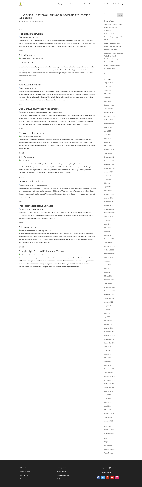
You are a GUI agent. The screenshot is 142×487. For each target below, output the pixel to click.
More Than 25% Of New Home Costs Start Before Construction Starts (112, 46)
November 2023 (109, 205)
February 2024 (109, 194)
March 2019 (108, 410)
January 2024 (108, 198)
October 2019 (109, 384)
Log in (106, 442)
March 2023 (108, 235)
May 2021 (107, 313)
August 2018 (108, 421)
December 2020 (109, 332)
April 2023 (107, 231)
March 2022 (108, 276)
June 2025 (107, 135)
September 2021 (109, 298)
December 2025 (109, 112)
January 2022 (108, 283)
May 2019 (107, 402)
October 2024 (109, 164)
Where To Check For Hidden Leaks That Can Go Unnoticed (113, 27)
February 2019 (109, 413)
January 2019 (108, 417)
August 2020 (108, 346)
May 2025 (107, 138)
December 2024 (109, 157)
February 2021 (109, 324)
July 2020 (107, 350)
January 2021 (108, 328)
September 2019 (109, 387)
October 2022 (109, 250)
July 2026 (107, 86)
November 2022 (109, 246)
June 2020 (107, 354)
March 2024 (108, 190)
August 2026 (108, 83)
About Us (106, 4)
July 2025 (107, 131)
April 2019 (107, 406)
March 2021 (108, 320)
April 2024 (107, 187)
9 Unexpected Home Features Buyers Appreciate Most (113, 37)
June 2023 (107, 224)
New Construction (86, 4)
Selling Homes (74, 4)
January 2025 (108, 153)
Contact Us (116, 4)
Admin (23, 21)
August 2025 (108, 127)
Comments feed (109, 449)
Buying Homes (62, 4)
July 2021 (107, 306)
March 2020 (108, 365)
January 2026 (108, 109)
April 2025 (107, 142)
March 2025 (108, 146)
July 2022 (107, 261)
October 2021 (109, 294)
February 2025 (109, 149)
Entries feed (108, 445)
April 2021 (107, 317)
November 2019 (109, 380)
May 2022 (107, 268)
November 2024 (109, 161)
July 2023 (107, 220)
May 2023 (107, 227)
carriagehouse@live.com (108, 468)
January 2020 (108, 372)
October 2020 (109, 339)
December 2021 (109, 287)
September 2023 (109, 213)
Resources (96, 4)
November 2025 (109, 116)
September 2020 (109, 343)
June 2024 (107, 179)
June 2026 (107, 90)
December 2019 (109, 376)
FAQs (59, 479)
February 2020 (109, 369)
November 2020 (109, 335)
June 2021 (107, 309)
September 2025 (109, 123)
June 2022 (107, 265)
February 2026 (109, 105)
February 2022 (109, 280)
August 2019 (108, 391)
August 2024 (108, 172)
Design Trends (109, 429)
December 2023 (109, 201)
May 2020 (107, 358)
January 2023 (108, 242)
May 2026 (107, 94)
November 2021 (109, 291)
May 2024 (107, 183)
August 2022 (108, 257)
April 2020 (107, 361)
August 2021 (108, 302)
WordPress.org (109, 453)
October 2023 (109, 209)
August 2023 (108, 216)
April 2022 (107, 272)
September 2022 (109, 254)
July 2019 (107, 395)
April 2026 (107, 97)
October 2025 (109, 120)
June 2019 (107, 399)
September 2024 (109, 168)
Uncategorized (38, 21)
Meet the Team (25, 471)
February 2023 (109, 239)
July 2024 (107, 175)
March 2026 (108, 101)
